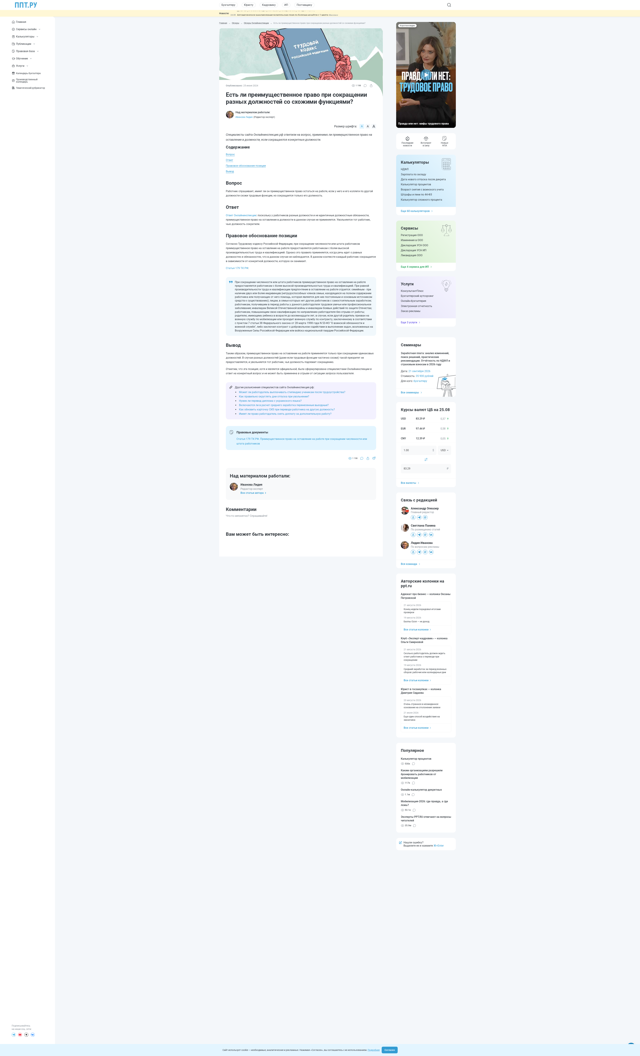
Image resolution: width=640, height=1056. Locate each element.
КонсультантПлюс (412, 291)
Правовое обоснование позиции (246, 165)
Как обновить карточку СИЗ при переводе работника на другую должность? (287, 409)
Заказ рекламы (410, 311)
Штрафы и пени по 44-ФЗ (416, 194)
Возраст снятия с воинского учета (422, 189)
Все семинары (410, 392)
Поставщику (304, 4)
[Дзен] (26, 1035)
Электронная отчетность (416, 306)
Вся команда (409, 564)
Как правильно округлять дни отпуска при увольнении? (274, 396)
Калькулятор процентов (416, 184)
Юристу (248, 4)
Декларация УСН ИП (413, 250)
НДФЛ (404, 169)
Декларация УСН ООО (414, 245)
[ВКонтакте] (33, 1035)
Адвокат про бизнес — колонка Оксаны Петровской (425, 596)
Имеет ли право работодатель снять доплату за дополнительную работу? (285, 413)
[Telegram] (14, 1035)
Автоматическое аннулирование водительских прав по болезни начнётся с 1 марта (283, 13)
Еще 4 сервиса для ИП (415, 266)
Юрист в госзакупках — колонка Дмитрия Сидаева (421, 691)
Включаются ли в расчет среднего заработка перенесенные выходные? (284, 405)
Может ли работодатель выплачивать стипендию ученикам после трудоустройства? (292, 392)
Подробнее (374, 1050)
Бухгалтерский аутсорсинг (417, 296)
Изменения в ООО (412, 240)
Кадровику (269, 4)
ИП (286, 4)
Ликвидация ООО (411, 255)
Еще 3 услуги (409, 322)
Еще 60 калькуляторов (415, 211)
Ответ (229, 160)
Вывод (230, 171)
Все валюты (408, 482)
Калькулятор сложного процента (421, 199)
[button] (426, 75)
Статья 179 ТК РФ (237, 268)
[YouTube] (20, 1035)
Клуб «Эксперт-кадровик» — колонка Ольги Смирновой (424, 640)
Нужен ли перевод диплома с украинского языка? (270, 400)
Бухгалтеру (228, 4)
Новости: (224, 13)
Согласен (389, 1050)
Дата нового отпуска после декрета (423, 179)
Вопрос (230, 154)
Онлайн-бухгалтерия (413, 300)
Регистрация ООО (412, 235)
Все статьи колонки (416, 629)
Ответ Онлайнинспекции (241, 215)
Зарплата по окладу (413, 174)
